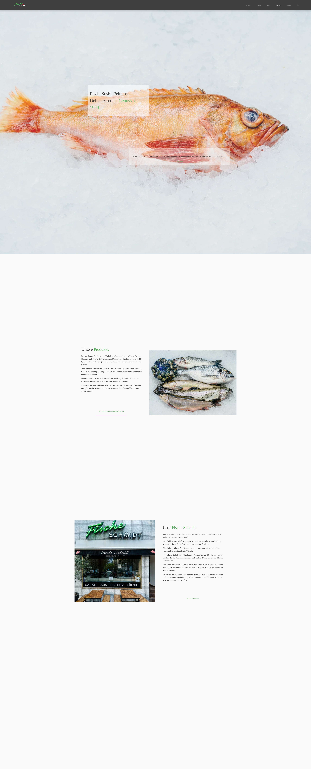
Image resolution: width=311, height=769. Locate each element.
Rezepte (259, 5)
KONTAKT (179, 161)
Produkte (248, 5)
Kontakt (289, 5)
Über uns (278, 5)
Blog (268, 5)
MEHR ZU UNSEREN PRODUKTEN (111, 411)
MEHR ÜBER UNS (192, 598)
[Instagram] (298, 5)
